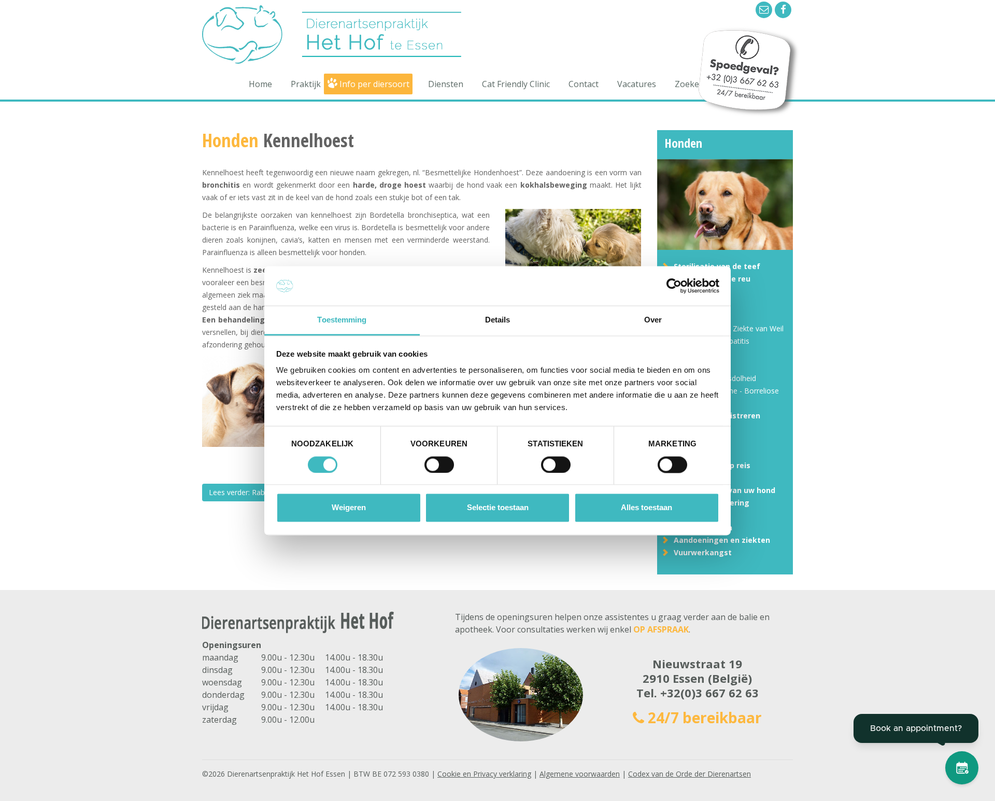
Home (260, 84)
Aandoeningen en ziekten (722, 540)
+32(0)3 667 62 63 (709, 692)
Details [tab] (497, 320)
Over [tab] (653, 320)
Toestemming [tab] (341, 320)
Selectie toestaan (498, 507)
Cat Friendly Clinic (516, 84)
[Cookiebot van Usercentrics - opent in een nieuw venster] (674, 285)
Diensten (445, 84)
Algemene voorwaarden (579, 774)
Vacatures (636, 84)
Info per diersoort (374, 84)
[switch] (439, 464)
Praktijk (306, 84)
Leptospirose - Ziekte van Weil (733, 328)
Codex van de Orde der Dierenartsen (689, 774)
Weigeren (349, 507)
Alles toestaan (646, 507)
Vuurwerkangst (703, 552)
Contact (583, 84)
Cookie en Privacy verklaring (484, 774)
